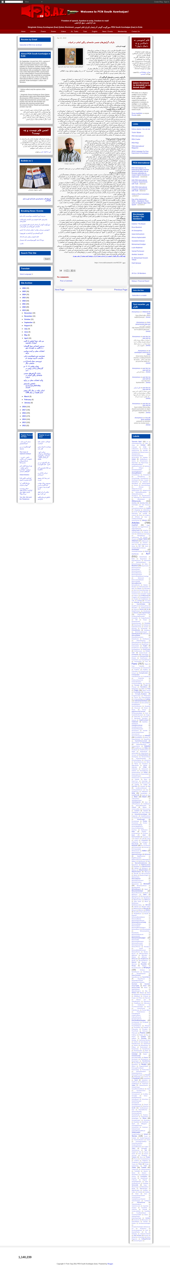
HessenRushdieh (141, 758)
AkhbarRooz (135, 481)
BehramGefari (136, 569)
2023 (24, 298)
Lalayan (136, 838)
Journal (145, 810)
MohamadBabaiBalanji (138, 917)
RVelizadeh (137, 1076)
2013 (24, 422)
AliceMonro (135, 495)
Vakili (146, 1181)
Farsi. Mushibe (138, 666)
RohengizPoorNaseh (138, 1068)
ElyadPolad (145, 644)
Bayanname (145, 565)
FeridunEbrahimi (136, 681)
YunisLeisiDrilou (136, 1211)
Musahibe (144, 964)
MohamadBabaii (136, 918)
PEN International (138, 136)
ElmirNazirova (146, 639)
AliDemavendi (146, 497)
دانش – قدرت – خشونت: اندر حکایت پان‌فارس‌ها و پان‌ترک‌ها (26, 459)
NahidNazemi (135, 972)
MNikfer (148, 910)
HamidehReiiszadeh (137, 728)
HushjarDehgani (136, 776)
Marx (149, 861)
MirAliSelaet (135, 903)
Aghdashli (147, 466)
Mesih (146, 889)
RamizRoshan (146, 1049)
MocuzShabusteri (145, 912)
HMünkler (134, 767)
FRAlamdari (147, 695)
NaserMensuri (136, 977)
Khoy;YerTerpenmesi (137, 828)
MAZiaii (136, 868)
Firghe (136, 690)
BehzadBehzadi (136, 583)
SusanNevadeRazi (137, 1143)
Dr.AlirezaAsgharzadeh (138, 616)
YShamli (144, 1209)
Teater (133, 1153)
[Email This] (65, 270)
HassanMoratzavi (141, 744)
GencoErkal (145, 702)
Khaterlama (135, 823)
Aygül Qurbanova (143, 544)
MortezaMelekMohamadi (139, 950)
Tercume (134, 1155)
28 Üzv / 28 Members (139, 273)
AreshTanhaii (135, 520)
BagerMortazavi (136, 560)
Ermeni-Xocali (143, 652)
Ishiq (133, 793)
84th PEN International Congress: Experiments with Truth (139, 182)
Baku (146, 564)
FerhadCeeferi (143, 673)
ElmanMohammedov (137, 637)
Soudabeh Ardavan (138, 241)
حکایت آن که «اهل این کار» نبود (43, 493)
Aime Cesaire (144, 480)
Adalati (134, 459)
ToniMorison (135, 1162)
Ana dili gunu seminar (145, 418)
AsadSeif (135, 525)
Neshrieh (134, 984)
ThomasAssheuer (145, 1159)
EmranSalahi (135, 646)
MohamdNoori (136, 929)
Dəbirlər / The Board (138, 224)
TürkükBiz (137, 1171)
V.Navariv (134, 1180)
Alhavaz (141, 487)
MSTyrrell (134, 958)
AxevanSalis (135, 542)
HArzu (146, 737)
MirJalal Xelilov (146, 906)
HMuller (145, 765)
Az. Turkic (74, 31)
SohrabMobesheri (137, 1125)
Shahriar (145, 1115)
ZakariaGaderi (136, 1216)
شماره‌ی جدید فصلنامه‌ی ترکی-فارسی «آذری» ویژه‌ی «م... (34, 357)
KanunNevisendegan (141, 814)
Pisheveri (145, 1031)
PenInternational (136, 1018)
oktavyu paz (141, 999)
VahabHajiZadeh (136, 1181)
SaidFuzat (135, 1082)
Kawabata (137, 817)
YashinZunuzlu (136, 1206)
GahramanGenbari (141, 701)
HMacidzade (135, 765)
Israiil (143, 795)
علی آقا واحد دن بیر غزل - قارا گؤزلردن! (44, 463)
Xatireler (140, 1192)
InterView (134, 786)
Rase (146, 1050)
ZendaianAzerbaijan (144, 1223)
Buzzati (146, 592)
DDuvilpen (135, 607)
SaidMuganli (135, 1083)
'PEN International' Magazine (138, 147)
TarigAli (134, 1152)
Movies (146, 952)
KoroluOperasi (136, 833)
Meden (136, 875)
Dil (147, 609)
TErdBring (144, 1155)
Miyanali (145, 908)
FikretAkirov (143, 687)
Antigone (147, 515)
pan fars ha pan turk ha (146, 337)
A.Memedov (135, 448)
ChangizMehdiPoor (144, 597)
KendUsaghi (141, 819)
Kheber (145, 823)
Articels (144, 520)
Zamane (147, 1218)
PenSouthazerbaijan (139, 1020)
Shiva (144, 1118)
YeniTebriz (144, 1207)
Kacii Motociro (146, 812)
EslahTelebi (145, 654)
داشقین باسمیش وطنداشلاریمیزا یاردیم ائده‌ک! (32, 385)
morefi (141, 948)
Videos (63, 31)
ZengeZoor (143, 1228)
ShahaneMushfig (137, 1111)
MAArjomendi (135, 850)
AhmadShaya (136, 475)
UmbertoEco (144, 1174)
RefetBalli (134, 1054)
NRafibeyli (137, 996)
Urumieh (134, 1178)
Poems (43, 31)
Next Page (59, 290)
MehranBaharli (136, 878)
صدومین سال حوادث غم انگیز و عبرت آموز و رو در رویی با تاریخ (44, 486)
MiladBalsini (147, 898)
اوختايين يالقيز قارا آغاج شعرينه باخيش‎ (26, 479)
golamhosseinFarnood (138, 711)
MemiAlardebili (136, 887)
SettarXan (145, 1106)
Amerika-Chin (144, 503)
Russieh (147, 1075)
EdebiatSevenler (136, 626)
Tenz (139, 1153)
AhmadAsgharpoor (137, 471)
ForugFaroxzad (136, 695)
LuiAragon (145, 842)
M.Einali (134, 845)
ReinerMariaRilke (136, 1057)
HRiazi (146, 772)
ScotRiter (145, 1094)
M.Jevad (146, 847)
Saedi (136, 1080)
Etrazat (134, 658)
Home (23, 31)
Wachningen (135, 1186)
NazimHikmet (146, 977)
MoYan (134, 953)
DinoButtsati (146, 611)
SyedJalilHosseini (137, 1146)
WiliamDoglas (143, 1188)
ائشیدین (143, 74)
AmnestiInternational (137, 508)
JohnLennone (146, 809)
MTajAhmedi (144, 958)
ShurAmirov (147, 1120)
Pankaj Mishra (146, 1010)
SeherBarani (135, 1099)
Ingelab (137, 784)
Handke (145, 730)
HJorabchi (145, 763)
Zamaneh (136, 1220)
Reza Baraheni (137, 227)
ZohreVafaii (141, 1237)
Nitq (146, 991)
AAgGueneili (135, 450)
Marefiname (141, 861)
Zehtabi (145, 1221)
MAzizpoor (145, 868)
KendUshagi (135, 821)
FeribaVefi (141, 678)
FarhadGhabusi (145, 659)
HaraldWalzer (138, 737)
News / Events (107, 31)
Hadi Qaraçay (136, 263)
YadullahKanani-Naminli (138, 1199)
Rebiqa (146, 1052)
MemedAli (146, 884)
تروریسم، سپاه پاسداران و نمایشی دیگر (33, 362)
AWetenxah (145, 541)
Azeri (146, 551)
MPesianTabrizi (143, 953)
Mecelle (136, 873)
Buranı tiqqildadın (137, 113)
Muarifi (133, 960)
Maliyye (134, 861)
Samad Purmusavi (138, 251)
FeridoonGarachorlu (137, 680)
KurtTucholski (136, 837)
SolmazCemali (136, 1129)
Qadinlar (143, 1036)
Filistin (143, 688)
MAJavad (147, 854)
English (94, 31)
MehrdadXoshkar (137, 882)
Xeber (137, 1193)
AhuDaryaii (135, 480)
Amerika (134, 503)
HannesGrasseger (137, 735)
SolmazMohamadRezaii (138, 1130)
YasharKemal (141, 1202)
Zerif (146, 1230)
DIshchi (136, 612)
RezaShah (135, 1064)
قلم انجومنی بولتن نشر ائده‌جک (29, 237)
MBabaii (134, 870)
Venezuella (135, 1185)
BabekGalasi (143, 556)
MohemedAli (135, 939)
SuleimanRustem (139, 1139)
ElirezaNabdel (136, 635)
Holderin (134, 770)
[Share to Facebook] (72, 270)
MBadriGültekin (136, 871)
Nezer (145, 987)
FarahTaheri (135, 659)
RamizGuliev (135, 1049)
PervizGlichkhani (136, 1024)
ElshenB (146, 642)
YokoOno (134, 1209)
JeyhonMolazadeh (141, 805)
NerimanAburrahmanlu (138, 982)
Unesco (134, 1176)
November (28, 316)
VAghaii (144, 1180)
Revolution (135, 1059)
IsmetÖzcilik (135, 795)
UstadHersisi (144, 1178)
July (26, 329)
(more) (147, 317)
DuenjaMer (135, 618)
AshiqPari (145, 530)
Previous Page (120, 290)
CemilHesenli (144, 595)
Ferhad (134, 673)
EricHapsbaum (136, 649)
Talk (145, 1150)
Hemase (134, 755)
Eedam (146, 626)
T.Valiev (146, 1146)
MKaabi (134, 910)
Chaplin (136, 599)
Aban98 (145, 450)
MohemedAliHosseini (138, 941)
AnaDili (148, 508)
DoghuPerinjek (146, 612)
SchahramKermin (137, 1092)
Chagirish (134, 597)
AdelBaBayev (144, 459)
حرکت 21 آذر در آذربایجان (43, 474)
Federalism (135, 671)
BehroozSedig (136, 581)
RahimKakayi (144, 1045)
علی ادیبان (137, 388)
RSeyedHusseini (141, 1071)
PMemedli (134, 1033)
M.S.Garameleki (136, 849)
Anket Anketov (24, 475)
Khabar (145, 821)
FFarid (145, 685)
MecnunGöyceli (146, 873)
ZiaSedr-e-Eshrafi (145, 1233)
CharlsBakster (144, 599)
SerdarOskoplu (136, 1106)
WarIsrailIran (144, 1186)
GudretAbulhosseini (137, 715)
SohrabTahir (135, 1127)
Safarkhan (145, 1080)
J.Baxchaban (135, 798)
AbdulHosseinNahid (137, 455)
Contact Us (136, 31)
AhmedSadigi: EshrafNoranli (140, 478)
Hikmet (148, 762)
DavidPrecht (135, 606)
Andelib (145, 513)
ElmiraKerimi (135, 639)
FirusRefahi (137, 692)
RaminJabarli (143, 1047)
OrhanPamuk (141, 1008)
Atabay (148, 534)
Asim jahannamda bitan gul (143, 323)
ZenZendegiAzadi (137, 1230)
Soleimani (145, 1127)
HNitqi (144, 767)
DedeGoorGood (145, 607)
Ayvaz (133, 546)
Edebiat (146, 625)
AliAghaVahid (135, 490)
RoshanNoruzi (146, 1069)
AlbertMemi (135, 483)
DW (136, 619)
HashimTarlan (135, 742)
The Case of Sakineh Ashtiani (25, 453)
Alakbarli (145, 481)
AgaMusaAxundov (137, 466)
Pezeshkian (137, 1027)
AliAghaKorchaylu (137, 488)
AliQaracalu (136, 501)
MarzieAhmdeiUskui (141, 863)
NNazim (142, 992)
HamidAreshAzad (137, 725)
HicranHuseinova (139, 762)
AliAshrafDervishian (137, 494)
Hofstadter (135, 769)
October (27, 319)
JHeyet (134, 807)
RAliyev (134, 1047)
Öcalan (134, 998)
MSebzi (134, 957)
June (26, 332)
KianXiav (134, 830)
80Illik (144, 447)
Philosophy (135, 1029)
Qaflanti (134, 1038)
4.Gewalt (134, 447)
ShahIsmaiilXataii (137, 1113)
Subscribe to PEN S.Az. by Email (31, 45)
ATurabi (134, 539)
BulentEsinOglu (143, 590)
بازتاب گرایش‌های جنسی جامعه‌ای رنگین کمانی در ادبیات (33, 375)
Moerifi (146, 913)
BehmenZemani (136, 567)
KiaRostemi (144, 830)
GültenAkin (137, 716)
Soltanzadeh (136, 1132)
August (27, 325)
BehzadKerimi (136, 585)
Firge (148, 688)
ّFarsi (146, 664)
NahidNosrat (146, 972)
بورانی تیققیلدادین (145, 72)
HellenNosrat (144, 753)
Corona (139, 600)
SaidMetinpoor (144, 1082)
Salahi (133, 1085)
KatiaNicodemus (145, 816)
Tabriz (133, 1148)
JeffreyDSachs (136, 803)
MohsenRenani (136, 946)
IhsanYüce (135, 781)
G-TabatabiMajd (138, 699)
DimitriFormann (136, 611)
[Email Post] (60, 270)
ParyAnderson (141, 1012)
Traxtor (134, 1164)
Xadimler (145, 1190)
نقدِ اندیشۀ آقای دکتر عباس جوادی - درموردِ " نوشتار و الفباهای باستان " (26, 468)
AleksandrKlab (146, 483)
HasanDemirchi (136, 739)
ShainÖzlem (144, 1116)
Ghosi (133, 709)
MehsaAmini (135, 884)
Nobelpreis (137, 994)
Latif (143, 838)
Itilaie (136, 797)
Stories (53, 31)
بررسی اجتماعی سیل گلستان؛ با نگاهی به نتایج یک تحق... (34, 347)
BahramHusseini (136, 564)
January (27, 403)
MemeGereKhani (141, 885)
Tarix (140, 1152)
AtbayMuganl (141, 535)
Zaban (146, 1214)
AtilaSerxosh (135, 537)
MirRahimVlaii (137, 908)
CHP (133, 600)
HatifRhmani (138, 748)
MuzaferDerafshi (136, 967)
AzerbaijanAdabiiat (137, 551)
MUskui (144, 965)
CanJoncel (135, 593)
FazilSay (145, 669)
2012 (24, 425)
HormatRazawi (144, 770)
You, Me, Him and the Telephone (26, 498)
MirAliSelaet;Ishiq (137, 905)
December (28, 313)
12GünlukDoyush (137, 443)
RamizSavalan (138, 1050)
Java (146, 802)
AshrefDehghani (136, 532)
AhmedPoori (141, 476)
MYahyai (147, 968)
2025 (24, 291)
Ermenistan (135, 654)
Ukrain (133, 1173)
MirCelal (147, 905)
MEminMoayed (136, 889)
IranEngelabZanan (137, 789)
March (26, 396)
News (145, 985)
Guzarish (145, 716)
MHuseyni (134, 894)
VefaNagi (145, 1183)
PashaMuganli (136, 1013)
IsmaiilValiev (144, 793)
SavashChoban (141, 1090)
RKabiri (143, 1064)
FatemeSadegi (136, 668)
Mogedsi (134, 915)
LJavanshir (144, 840)
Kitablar (144, 831)
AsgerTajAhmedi (136, 528)
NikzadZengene (136, 991)
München (134, 964)
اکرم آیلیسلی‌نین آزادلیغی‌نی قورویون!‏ (31, 233)
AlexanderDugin (145, 485)
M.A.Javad (135, 843)
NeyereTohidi (136, 987)
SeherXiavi (145, 1099)
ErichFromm (146, 649)
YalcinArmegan (136, 1200)
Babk (133, 558)
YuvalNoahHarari (141, 1213)
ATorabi (145, 537)
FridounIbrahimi (146, 697)
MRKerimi (134, 955)
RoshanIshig (135, 1069)
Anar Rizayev (144, 511)
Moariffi (136, 912)
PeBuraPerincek (136, 1017)
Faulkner (136, 669)
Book (135, 590)
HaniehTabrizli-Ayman (138, 732)
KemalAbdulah (146, 817)
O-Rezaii (145, 996)
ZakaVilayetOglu (136, 1218)
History (136, 763)
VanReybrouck (136, 1183)
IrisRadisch (145, 791)
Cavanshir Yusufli (145, 593)
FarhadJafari (138, 661)
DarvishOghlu (141, 604)
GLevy (144, 709)
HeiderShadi (143, 751)
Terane (146, 1153)
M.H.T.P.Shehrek (145, 845)
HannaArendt (135, 734)
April (26, 338)
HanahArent (135, 730)
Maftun (144, 851)
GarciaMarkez (136, 702)
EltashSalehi (135, 644)
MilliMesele (147, 899)
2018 (24, 407)
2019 (24, 310)
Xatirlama (147, 1192)
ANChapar (135, 513)
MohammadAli (146, 929)
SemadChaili (135, 1102)
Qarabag (143, 1038)
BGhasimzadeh (143, 586)
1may (133, 445)
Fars (146, 661)
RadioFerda (147, 1043)
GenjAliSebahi (136, 704)
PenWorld (145, 1022)
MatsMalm (137, 866)
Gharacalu (137, 708)
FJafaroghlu (146, 692)
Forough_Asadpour (141, 694)
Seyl (133, 1109)
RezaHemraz (146, 1061)
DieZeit (141, 609)
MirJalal (136, 906)
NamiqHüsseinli (141, 973)
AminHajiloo (135, 504)
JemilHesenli (146, 803)
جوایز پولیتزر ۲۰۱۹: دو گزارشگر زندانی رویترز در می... (33, 368)
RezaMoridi (137, 1062)
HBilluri (146, 748)
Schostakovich (136, 1094)
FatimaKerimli (146, 668)
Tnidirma (136, 1160)
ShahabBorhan (143, 1109)
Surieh (148, 1139)
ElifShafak (145, 633)
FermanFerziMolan (137, 683)
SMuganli (143, 1123)
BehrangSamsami (137, 574)
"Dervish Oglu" (137, 441)
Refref (145, 1054)
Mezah (146, 892)
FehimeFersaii (144, 671)
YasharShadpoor (136, 1204)
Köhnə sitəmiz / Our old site (141, 129)
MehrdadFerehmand (137, 880)
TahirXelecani (135, 1150)
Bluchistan (147, 588)
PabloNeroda (135, 1010)
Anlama (134, 515)
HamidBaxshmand (137, 727)
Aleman (136, 485)
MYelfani (142, 970)
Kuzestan (145, 837)
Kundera (145, 833)
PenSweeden (136, 1022)
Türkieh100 (135, 1169)
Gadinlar (147, 699)
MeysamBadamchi (137, 892)
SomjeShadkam (136, 1134)
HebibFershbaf (144, 749)
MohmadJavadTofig (137, 945)
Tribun (140, 1164)
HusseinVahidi (146, 777)
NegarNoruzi (141, 978)
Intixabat (142, 786)
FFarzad (134, 687)
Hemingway (135, 756)
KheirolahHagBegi (137, 824)
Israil (149, 795)
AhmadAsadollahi (137, 469)
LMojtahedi (135, 842)
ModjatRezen (138, 913)
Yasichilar (145, 1206)
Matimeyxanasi (145, 864)
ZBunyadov (145, 1220)
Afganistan (135, 462)
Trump (146, 1164)
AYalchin (145, 542)
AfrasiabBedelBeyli (137, 464)
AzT (148, 553)
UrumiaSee (143, 1176)
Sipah (133, 1123)
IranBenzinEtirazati (141, 788)
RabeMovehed (136, 1043)
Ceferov (136, 595)
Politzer (141, 1035)
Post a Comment (66, 281)
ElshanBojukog (141, 640)
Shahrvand (135, 1116)
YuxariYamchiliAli (136, 1214)
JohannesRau (136, 809)
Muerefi (134, 962)
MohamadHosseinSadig (139, 922)
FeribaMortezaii (136, 676)
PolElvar (134, 1035)
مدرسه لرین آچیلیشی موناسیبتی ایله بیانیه (32, 216)
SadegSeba (146, 1078)
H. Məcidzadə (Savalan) (139, 718)
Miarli (144, 894)
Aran (145, 517)
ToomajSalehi (144, 1162)
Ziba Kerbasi (137, 1235)
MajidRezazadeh (136, 858)
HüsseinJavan (136, 777)
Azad (146, 546)
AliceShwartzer (146, 495)
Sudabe (134, 1138)
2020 (24, 307)
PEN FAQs (135, 143)
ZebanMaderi (135, 1221)
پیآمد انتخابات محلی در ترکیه (33, 380)
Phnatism (144, 1029)
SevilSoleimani (144, 1108)
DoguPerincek (142, 614)
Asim (133, 534)
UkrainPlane (135, 1174)
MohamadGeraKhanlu (138, 920)
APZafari (137, 517)
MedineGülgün (144, 875)
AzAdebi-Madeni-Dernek (139, 548)
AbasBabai (135, 452)
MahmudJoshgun (137, 854)
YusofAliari (147, 1211)
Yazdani (134, 1207)
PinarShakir (135, 1031)
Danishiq (136, 602)
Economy (147, 623)
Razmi (140, 1052)
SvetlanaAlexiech (137, 1145)
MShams (144, 957)
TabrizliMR (144, 1148)
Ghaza (146, 708)
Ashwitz (146, 532)
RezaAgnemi (144, 1059)
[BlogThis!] (67, 270)
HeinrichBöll (135, 753)
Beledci (145, 585)
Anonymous (136, 312)
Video (145, 1185)
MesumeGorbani (137, 891)
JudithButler (135, 812)
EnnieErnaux (135, 647)
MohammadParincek (137, 934)
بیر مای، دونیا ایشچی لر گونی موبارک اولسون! (34, 342)
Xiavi (145, 1193)
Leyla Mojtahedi (137, 248)
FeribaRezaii (146, 676)
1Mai (146, 443)
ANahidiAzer (146, 510)
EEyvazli (134, 628)
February (28, 400)
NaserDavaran (136, 975)
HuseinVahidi (144, 774)
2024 (24, 294)
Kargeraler (135, 816)
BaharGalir (147, 560)
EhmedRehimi (136, 630)
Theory (136, 1159)
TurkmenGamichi (145, 1169)
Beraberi (134, 586)
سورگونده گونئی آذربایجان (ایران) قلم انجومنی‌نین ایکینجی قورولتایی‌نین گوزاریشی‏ (35, 225)
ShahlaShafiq (136, 1115)
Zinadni (146, 1235)
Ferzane (136, 685)
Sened (146, 1104)
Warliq (133, 1188)
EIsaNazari (147, 630)
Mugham (144, 962)
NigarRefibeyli (136, 989)
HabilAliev (145, 722)
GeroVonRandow (137, 706)
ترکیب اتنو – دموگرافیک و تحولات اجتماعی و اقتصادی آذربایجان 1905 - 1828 (44, 455)
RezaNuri (145, 1062)
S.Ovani (145, 1076)
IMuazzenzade (146, 783)
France (136, 697)
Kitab (133, 831)
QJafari (136, 1042)
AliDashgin (137, 497)
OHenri (140, 998)
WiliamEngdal (135, 1190)
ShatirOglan (135, 1118)
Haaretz (134, 720)
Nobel (148, 992)
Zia (146, 1232)
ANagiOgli (137, 510)
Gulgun (148, 715)
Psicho (134, 1036)
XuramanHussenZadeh (138, 1195)
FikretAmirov (135, 688)
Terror (141, 1157)
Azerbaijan (135, 549)
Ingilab (145, 784)
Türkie (134, 1167)
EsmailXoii (135, 656)
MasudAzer (135, 864)
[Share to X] (69, 270)
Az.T (140, 546)
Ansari (140, 515)
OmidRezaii (137, 1003)
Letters (136, 840)
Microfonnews (144, 896)
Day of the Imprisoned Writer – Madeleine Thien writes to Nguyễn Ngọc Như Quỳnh (141, 202)
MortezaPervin (136, 952)
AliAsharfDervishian (141, 492)
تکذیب (22, 243)
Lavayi (148, 838)
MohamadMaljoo (136, 924)
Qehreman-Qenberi (144, 1040)
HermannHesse (146, 756)
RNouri (134, 1066)
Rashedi (134, 1052)
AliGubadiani (141, 499)
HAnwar (147, 736)
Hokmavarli (145, 769)
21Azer (143, 445)
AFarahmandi (143, 461)
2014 (24, 419)
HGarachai (147, 760)
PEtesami (147, 1025)
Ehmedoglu (144, 628)
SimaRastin (145, 1122)
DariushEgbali (146, 602)
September (28, 322)
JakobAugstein (136, 802)
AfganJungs (144, 462)
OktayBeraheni (136, 1001)
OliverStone (147, 1001)
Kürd (144, 835)
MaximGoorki (146, 866)
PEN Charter (136, 139)
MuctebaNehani (143, 960)
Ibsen (145, 779)
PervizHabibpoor (136, 1025)
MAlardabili (145, 859)
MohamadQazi (136, 925)
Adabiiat (145, 457)
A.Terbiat (145, 448)
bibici (133, 588)
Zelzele (134, 1223)
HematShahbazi (143, 755)
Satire (148, 1089)
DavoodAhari (144, 606)
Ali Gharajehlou (137, 230)
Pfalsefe (145, 1027)
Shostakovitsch (136, 1120)
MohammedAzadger (138, 938)
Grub (146, 713)
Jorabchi (136, 810)
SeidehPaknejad (136, 1101)
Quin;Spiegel (144, 1042)
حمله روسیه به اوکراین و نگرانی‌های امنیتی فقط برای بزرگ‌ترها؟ (26, 491)
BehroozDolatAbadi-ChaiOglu (140, 576)
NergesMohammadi (137, 980)
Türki (145, 1165)
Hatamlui (147, 746)
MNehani (140, 910)
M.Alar (145, 843)
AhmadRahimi (136, 473)
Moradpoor (147, 946)
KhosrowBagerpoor (137, 826)
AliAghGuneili (146, 490)
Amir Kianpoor (146, 504)
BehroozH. (141, 578)
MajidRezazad (141, 856)
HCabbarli (134, 749)
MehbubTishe (136, 877)
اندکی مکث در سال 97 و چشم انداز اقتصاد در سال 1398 (34, 391)
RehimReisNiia (136, 1055)
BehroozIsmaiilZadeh (138, 579)
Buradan (134, 115)
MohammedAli (136, 936)
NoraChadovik (146, 994)
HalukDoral (135, 723)
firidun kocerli (146, 690)
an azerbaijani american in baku (142, 352)
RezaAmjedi (135, 1061)
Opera (148, 1006)
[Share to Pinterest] (74, 270)
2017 (24, 410)
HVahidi (137, 779)
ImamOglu (145, 781)
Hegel (133, 751)
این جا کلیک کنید (46, 152)
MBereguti (147, 871)
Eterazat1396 (144, 656)
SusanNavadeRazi (141, 1141)
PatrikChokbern (136, 1015)
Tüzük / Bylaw (136, 132)
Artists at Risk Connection (140, 194)
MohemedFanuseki (137, 943)
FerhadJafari (135, 674)
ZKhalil (134, 1237)
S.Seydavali (136, 1078)
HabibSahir (135, 722)
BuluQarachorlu (136, 592)
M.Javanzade (137, 847)
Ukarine (145, 1171)
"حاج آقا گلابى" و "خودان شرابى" (25, 484)
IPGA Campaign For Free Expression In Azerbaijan (140, 152)
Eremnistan (145, 647)
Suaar (146, 1136)
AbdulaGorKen (136, 454)
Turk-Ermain (135, 1165)
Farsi (85, 31)
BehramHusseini (136, 571)
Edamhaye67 (138, 625)
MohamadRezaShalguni (138, 927)
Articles (33, 31)
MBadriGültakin (143, 870)
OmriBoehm (141, 1005)
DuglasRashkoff (145, 618)
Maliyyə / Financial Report (140, 281)
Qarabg (134, 1040)
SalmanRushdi (143, 1085)
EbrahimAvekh (136, 621)
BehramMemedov (137, 573)
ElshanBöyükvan (136, 642)
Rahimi (136, 1045)
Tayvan (146, 1152)
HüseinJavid (135, 774)
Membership (122, 31)
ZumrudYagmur (138, 1240)
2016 (24, 413)
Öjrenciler (147, 998)
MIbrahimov (135, 896)
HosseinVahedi (136, 772)
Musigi (134, 965)
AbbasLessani (144, 452)
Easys (145, 619)
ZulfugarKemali (145, 1239)
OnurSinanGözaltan (137, 1006)
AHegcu (141, 468)
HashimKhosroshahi (141, 741)
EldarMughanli (136, 633)
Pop (147, 1035)
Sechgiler (134, 1095)
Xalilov (133, 1192)
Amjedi (141, 506)
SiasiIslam (136, 1122)
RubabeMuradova (137, 1073)
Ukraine (144, 1173)
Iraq (147, 789)
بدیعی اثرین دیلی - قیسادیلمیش (25, 442)
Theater (148, 1157)
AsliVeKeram (140, 534)
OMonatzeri (147, 1003)
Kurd (133, 835)
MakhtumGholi (136, 859)
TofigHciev (145, 1160)
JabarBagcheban (137, 800)
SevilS (133, 1108)
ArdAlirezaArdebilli (137, 518)
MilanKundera (138, 899)
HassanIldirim (146, 742)
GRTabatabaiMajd (137, 713)
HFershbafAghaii (136, 760)
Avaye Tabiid (142, 539)
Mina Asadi (137, 901)
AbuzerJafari (135, 457)
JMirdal (144, 807)
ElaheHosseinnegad (141, 632)
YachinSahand (136, 1197)
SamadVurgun (136, 1087)
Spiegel (146, 1134)
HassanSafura (136, 746)
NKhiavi (134, 992)
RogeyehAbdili (143, 1066)
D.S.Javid (147, 600)
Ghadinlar (147, 706)
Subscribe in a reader (139, 295)
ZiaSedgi (134, 1233)
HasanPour (147, 739)
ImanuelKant (135, 783)
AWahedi (135, 541)
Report (146, 1057)
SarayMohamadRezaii (138, 1089)
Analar (135, 511)
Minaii (146, 901)
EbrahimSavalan (136, 623)
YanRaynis (147, 1200)
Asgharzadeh (136, 530)
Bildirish (139, 588)
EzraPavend (143, 658)
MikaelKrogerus (136, 898)
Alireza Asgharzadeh (139, 237)
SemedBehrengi (136, 1104)
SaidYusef (145, 1083)
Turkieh (143, 1167)
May (26, 335)
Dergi (135, 609)
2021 (24, 304)
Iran (149, 786)
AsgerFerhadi (144, 527)
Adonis (134, 461)
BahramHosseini (141, 562)
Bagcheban (143, 558)
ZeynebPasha (136, 1232)
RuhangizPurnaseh (137, 1075)
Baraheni (135, 566)
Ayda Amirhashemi (138, 234)
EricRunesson (138, 651)
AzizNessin (135, 554)
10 (147, 441)
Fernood (147, 683)
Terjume (134, 1157)
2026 (24, 288)
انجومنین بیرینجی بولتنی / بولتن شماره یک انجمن (35, 230)
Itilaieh (144, 797)
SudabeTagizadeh (145, 1138)
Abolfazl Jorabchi (137, 254)
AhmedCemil (146, 475)
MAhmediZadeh (136, 852)
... (132, 266)
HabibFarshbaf (143, 720)
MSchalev (144, 955)
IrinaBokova (135, 791)
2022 (24, 301)
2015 (24, 416)
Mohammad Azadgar (139, 244)
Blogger (110, 1264)
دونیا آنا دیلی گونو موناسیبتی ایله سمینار (32, 240)
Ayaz (133, 544)
